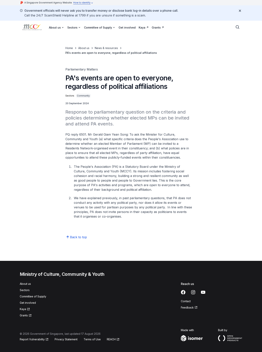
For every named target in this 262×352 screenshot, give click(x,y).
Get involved (127, 27)
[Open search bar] (237, 27)
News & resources (106, 48)
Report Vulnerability (32, 339)
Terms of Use (92, 339)
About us (83, 48)
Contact (186, 301)
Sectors (25, 290)
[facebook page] (183, 292)
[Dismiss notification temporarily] (240, 10)
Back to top (78, 237)
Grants (156, 27)
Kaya (142, 27)
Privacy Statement (66, 339)
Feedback (187, 307)
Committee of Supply (33, 296)
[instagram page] (193, 292)
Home (69, 48)
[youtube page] (203, 292)
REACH (111, 339)
